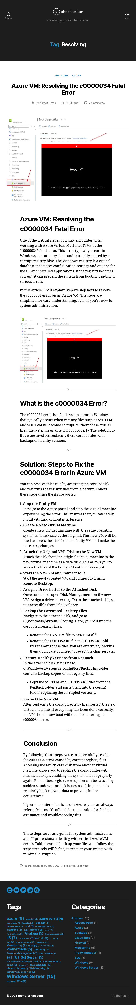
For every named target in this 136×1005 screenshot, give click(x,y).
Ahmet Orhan (48, 103)
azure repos (13, 923)
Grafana (34, 933)
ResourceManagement (22, 953)
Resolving (82, 865)
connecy (40, 926)
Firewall (80, 942)
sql (13, 957)
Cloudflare (82, 937)
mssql (33, 945)
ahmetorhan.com (30, 995)
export (48, 930)
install (41, 938)
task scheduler (40, 964)
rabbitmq (41, 949)
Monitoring (17, 945)
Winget (11, 981)
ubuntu (13, 968)
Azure (76, 75)
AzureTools (28, 923)
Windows (81, 962)
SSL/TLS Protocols (47, 961)
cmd (29, 926)
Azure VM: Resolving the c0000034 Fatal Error (68, 89)
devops (36, 929)
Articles (61, 75)
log (10, 942)
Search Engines (47, 953)
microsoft (42, 942)
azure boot (39, 865)
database (14, 929)
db (26, 930)
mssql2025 (47, 946)
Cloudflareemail (15, 926)
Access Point (84, 922)
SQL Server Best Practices (20, 962)
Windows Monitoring (21, 971)
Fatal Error (69, 865)
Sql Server (32, 957)
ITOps (54, 938)
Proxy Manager (86, 952)
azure (28, 865)
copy (50, 926)
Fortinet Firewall (15, 934)
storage (23, 965)
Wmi (21, 981)
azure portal (51, 919)
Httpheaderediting (54, 934)
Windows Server (31, 976)
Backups (81, 932)
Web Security (39, 968)
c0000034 (54, 865)
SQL (77, 957)
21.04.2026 (72, 103)
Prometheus (19, 949)
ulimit (24, 969)
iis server (26, 938)
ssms (12, 964)
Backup (42, 922)
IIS (12, 937)
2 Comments (96, 103)
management (25, 942)
